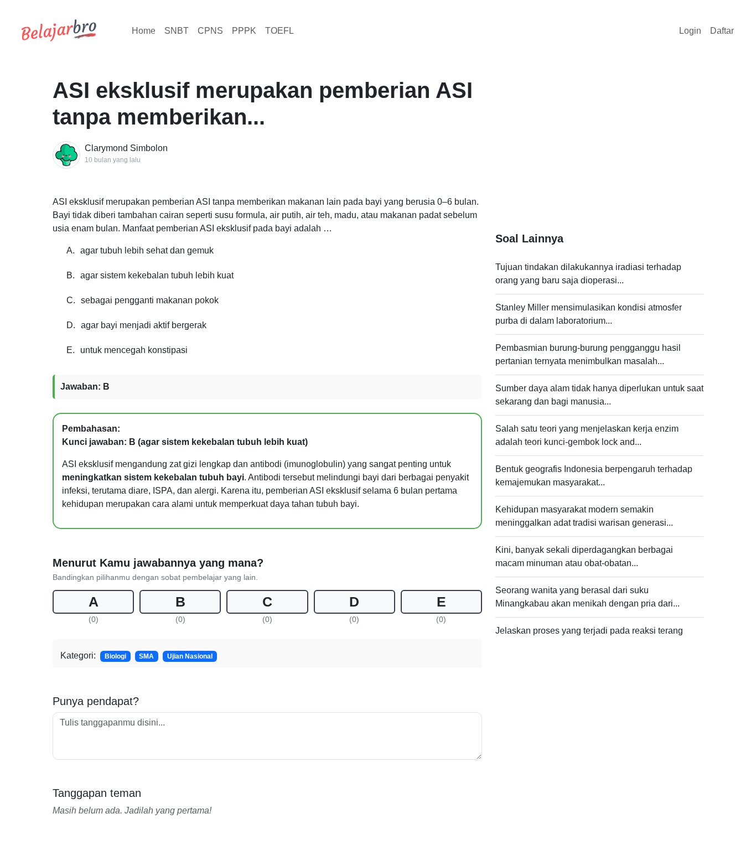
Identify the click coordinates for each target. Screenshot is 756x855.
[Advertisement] (599, 154)
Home (144, 30)
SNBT (176, 30)
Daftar (722, 30)
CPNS (210, 30)
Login (690, 30)
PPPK (244, 30)
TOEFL (279, 30)
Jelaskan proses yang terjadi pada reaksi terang (589, 630)
